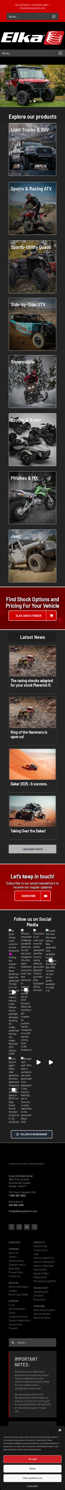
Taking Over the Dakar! (28, 830)
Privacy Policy (32, 1485)
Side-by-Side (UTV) (43, 1261)
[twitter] (34, 1230)
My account (39, 1302)
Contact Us (14, 1279)
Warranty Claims (42, 1321)
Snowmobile (40, 1272)
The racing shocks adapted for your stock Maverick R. (32, 682)
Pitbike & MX (40, 1280)
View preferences (32, 1478)
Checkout (38, 1298)
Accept (33, 1458)
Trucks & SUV (40, 1253)
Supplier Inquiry (17, 1267)
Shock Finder (40, 1249)
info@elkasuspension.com (32, 8)
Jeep (36, 1257)
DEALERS (14, 1286)
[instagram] (19, 1230)
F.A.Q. (12, 1308)
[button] (60, 1430)
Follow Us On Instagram (33, 1137)
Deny (32, 1468)
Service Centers (41, 1317)
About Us (13, 1256)
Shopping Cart (41, 1294)
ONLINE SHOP (40, 1291)
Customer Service (18, 1319)
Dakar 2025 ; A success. (29, 783)
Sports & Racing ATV (44, 1265)
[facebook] (12, 1230)
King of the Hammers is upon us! (29, 734)
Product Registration (20, 1323)
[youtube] (27, 1230)
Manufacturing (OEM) (44, 1284)
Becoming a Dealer (18, 1297)
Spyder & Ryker (41, 1276)
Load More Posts (32, 849)
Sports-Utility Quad (43, 1269)
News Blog (14, 1271)
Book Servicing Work (44, 1313)
